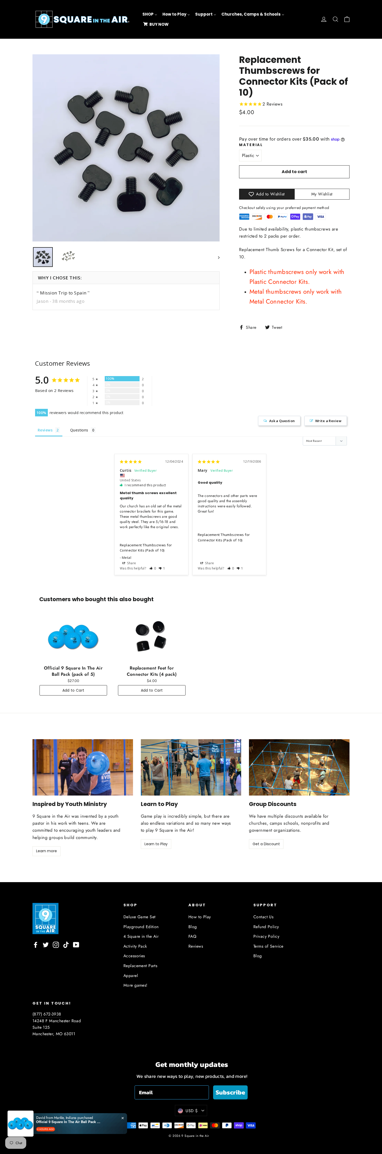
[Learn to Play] (191, 767)
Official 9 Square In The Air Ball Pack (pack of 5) (68, 1122)
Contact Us (263, 917)
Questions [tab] (79, 430)
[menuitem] (150, 14)
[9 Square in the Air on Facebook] (35, 944)
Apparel (130, 976)
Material (251, 145)
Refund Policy (266, 927)
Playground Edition (141, 927)
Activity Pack (135, 946)
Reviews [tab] (45, 430)
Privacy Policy (266, 936)
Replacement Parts (140, 966)
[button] (153, 568)
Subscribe (230, 1092)
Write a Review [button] (328, 420)
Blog (192, 927)
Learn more (46, 851)
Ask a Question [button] (282, 420)
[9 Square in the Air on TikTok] (66, 944)
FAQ (192, 936)
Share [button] (131, 563)
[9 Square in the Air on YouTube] (76, 944)
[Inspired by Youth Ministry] (82, 767)
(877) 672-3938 (46, 1014)
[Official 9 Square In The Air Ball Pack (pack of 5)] (73, 637)
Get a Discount (266, 844)
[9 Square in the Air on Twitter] (46, 944)
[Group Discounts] (299, 767)
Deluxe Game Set (139, 917)
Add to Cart (73, 690)
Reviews (195, 946)
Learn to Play (156, 844)
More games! (135, 985)
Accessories (134, 956)
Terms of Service (268, 946)
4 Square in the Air (141, 936)
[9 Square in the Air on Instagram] (56, 944)
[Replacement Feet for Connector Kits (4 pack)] (152, 637)
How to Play (199, 917)
